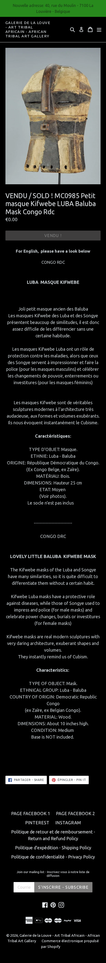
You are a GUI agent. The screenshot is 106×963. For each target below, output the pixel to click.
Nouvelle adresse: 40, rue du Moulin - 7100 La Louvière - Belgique (53, 8)
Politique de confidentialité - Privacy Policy (53, 856)
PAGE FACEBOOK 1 (30, 813)
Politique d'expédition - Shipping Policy (53, 847)
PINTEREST (37, 822)
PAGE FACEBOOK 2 (75, 813)
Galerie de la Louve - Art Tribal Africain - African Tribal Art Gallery (28, 29)
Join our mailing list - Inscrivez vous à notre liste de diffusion (53, 874)
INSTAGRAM (68, 822)
